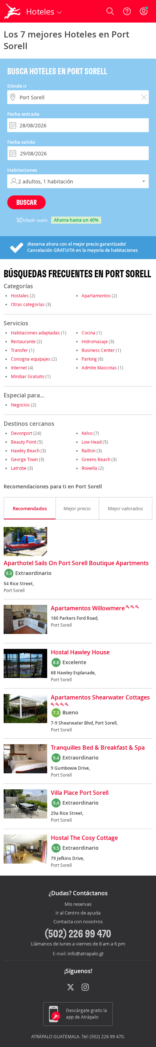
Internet (19, 367)
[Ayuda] (127, 11)
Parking (89, 359)
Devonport (21, 433)
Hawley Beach (25, 450)
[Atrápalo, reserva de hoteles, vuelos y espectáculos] (12, 11)
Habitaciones (22, 169)
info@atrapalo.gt (85, 953)
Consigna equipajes (30, 359)
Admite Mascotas (99, 367)
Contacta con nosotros (78, 922)
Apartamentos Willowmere (88, 608)
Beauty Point (23, 442)
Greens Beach (96, 459)
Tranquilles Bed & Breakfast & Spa (98, 747)
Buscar (26, 202)
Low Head (92, 442)
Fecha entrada (23, 113)
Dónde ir (17, 85)
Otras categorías (28, 304)
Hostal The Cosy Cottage (84, 838)
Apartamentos (96, 295)
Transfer (19, 350)
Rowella (89, 468)
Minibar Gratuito (27, 376)
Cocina (88, 333)
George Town (24, 459)
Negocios (20, 405)
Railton (88, 450)
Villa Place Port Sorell (79, 793)
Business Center (98, 350)
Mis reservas (78, 904)
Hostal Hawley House (80, 652)
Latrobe (18, 468)
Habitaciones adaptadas (35, 333)
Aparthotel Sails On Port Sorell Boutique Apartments (76, 563)
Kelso (87, 433)
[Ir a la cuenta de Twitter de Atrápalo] (70, 987)
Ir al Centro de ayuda (78, 913)
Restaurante (23, 341)
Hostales (20, 295)
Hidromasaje (95, 341)
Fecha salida (21, 141)
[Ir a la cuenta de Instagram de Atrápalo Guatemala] (86, 987)
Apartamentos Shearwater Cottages (100, 697)
